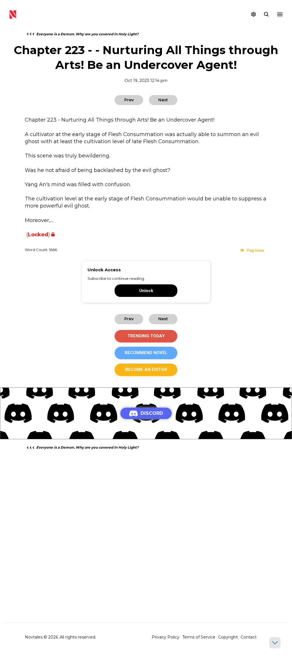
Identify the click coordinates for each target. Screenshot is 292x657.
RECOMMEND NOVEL (146, 352)
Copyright (228, 637)
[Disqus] (146, 527)
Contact (249, 637)
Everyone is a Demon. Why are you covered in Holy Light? (87, 34)
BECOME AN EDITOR (146, 369)
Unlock (146, 290)
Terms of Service (198, 637)
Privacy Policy (165, 637)
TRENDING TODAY (146, 335)
